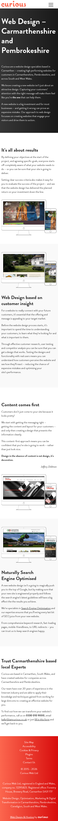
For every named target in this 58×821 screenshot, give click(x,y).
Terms (29, 758)
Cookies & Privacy (29, 750)
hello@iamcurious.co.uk (14, 719)
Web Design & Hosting (22, 817)
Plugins (29, 754)
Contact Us (29, 762)
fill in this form (42, 719)
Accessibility (29, 746)
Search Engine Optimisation (36, 608)
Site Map (29, 742)
